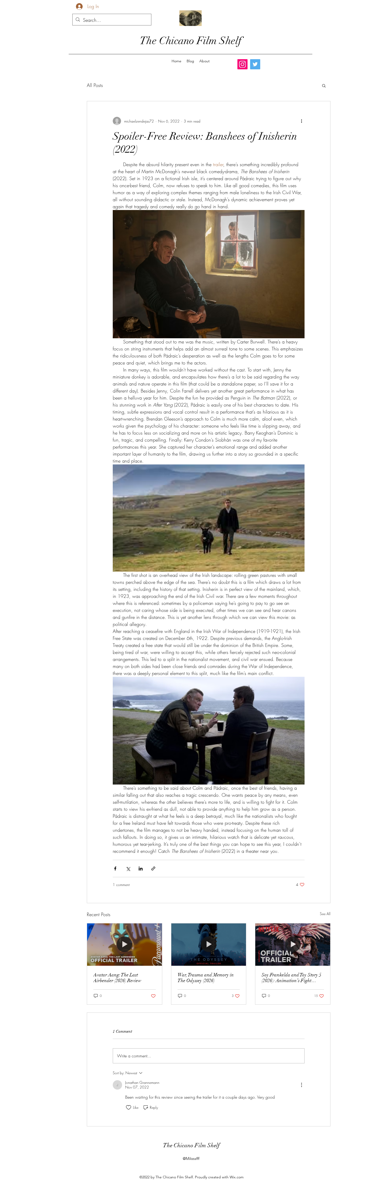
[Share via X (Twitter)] (127, 868)
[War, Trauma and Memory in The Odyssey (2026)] (208, 944)
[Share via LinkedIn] (140, 868)
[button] (323, 85)
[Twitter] (255, 64)
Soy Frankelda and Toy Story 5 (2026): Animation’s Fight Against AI (291, 977)
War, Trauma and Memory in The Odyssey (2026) (206, 977)
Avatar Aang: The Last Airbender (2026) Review (117, 977)
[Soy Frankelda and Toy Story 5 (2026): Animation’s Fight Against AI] (292, 944)
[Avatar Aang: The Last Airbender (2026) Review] (124, 944)
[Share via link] (153, 868)
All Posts (95, 85)
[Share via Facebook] (115, 868)
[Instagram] (242, 64)
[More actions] (301, 121)
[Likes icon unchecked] (128, 1107)
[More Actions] (301, 1085)
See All (325, 913)
